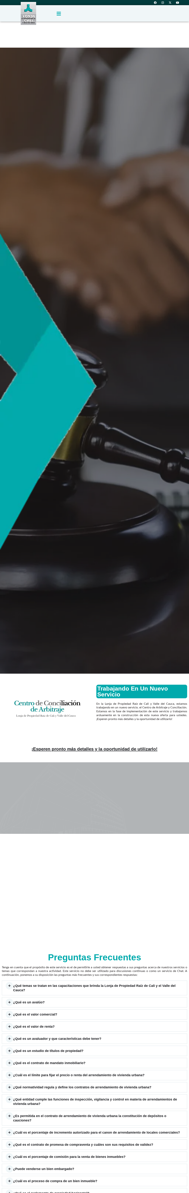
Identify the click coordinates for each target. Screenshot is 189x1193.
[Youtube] (177, 2)
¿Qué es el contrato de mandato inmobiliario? (49, 1063)
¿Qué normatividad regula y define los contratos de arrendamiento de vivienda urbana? (82, 1087)
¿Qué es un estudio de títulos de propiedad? (48, 1051)
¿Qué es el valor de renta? (34, 1026)
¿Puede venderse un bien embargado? (43, 1169)
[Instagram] (162, 2)
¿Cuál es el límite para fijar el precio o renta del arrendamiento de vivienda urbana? (79, 1075)
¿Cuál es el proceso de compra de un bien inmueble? (55, 1181)
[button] (94, 988)
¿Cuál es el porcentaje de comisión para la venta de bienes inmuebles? (69, 1157)
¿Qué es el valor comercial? (35, 1014)
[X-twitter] (170, 2)
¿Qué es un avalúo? (29, 1002)
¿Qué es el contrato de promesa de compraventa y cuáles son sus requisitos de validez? (83, 1144)
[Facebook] (155, 2)
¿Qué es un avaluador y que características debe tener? (57, 1039)
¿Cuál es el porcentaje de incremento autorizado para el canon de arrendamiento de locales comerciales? (96, 1132)
